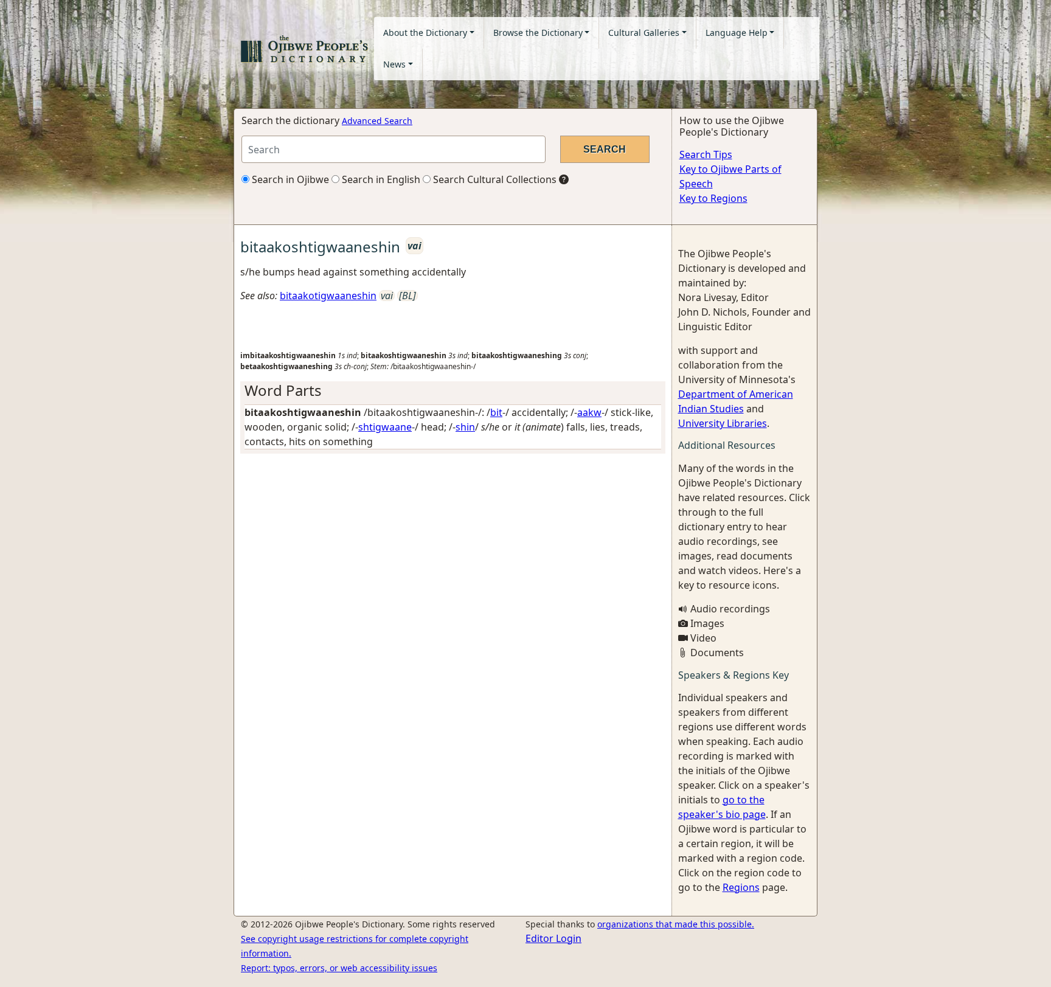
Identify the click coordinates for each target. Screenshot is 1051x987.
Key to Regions (713, 198)
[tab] (453, 391)
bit (496, 412)
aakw (589, 412)
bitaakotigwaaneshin (328, 295)
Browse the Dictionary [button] (538, 32)
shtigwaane (385, 427)
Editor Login (553, 938)
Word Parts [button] (283, 390)
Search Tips (705, 154)
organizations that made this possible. (675, 924)
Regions (741, 887)
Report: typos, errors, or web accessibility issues (339, 968)
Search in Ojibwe (289, 179)
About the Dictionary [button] (425, 32)
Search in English (379, 179)
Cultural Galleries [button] (643, 32)
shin (465, 427)
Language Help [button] (737, 32)
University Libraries (722, 423)
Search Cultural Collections (494, 179)
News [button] (394, 64)
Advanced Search (377, 120)
